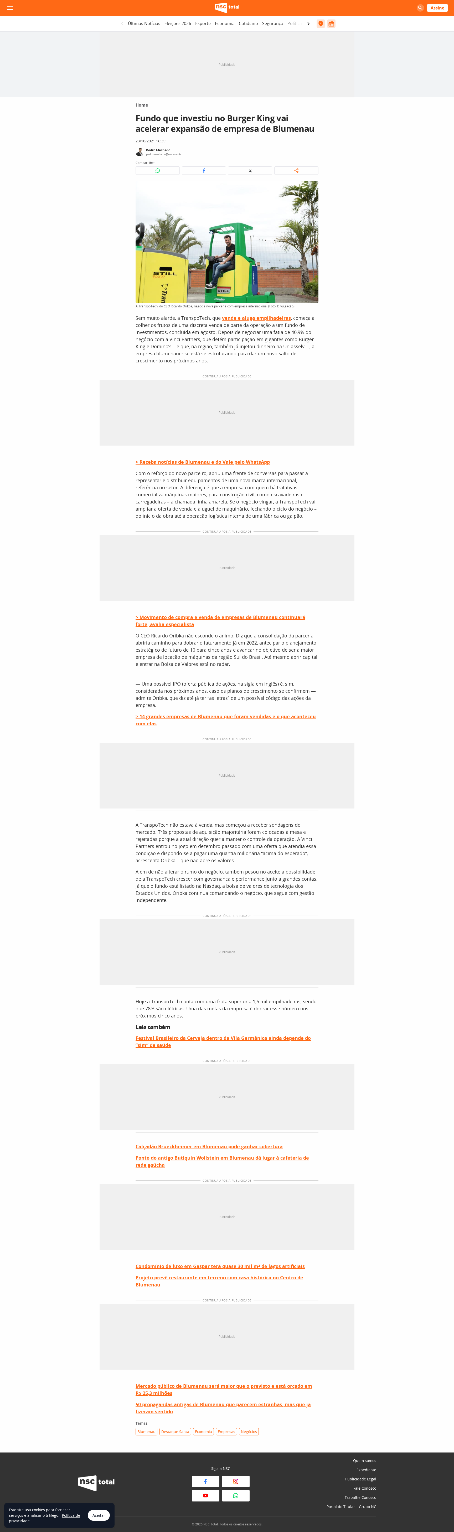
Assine (437, 8)
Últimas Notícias (144, 23)
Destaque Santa (175, 1431)
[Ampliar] (311, 188)
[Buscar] (420, 8)
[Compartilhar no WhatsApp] (158, 170)
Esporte (203, 23)
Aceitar (98, 1515)
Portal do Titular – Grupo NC (351, 1506)
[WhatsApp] (236, 1495)
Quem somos (364, 1460)
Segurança (272, 23)
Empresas (226, 1431)
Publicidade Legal (360, 1478)
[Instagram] (236, 1481)
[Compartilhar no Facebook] (204, 170)
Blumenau (146, 1431)
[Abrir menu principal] (10, 8)
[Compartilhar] (296, 170)
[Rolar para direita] (308, 23)
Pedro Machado (158, 150)
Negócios (249, 1431)
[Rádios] (331, 23)
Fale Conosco (364, 1488)
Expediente (366, 1469)
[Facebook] (205, 1481)
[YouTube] (205, 1495)
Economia (225, 23)
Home (142, 105)
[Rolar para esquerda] (122, 23)
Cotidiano (248, 23)
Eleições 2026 (177, 23)
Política (294, 23)
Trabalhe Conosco (360, 1497)
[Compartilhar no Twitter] (250, 170)
